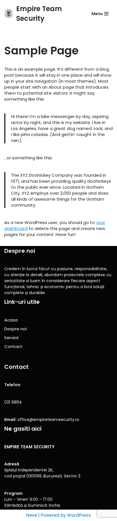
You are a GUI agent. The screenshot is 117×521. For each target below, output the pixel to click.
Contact (13, 346)
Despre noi (15, 329)
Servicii (11, 338)
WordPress (79, 515)
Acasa (11, 320)
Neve (31, 515)
